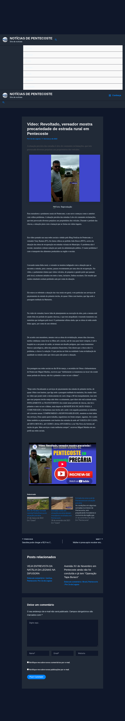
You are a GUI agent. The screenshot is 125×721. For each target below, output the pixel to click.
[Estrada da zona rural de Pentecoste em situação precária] (87, 509)
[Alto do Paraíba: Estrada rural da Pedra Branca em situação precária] (38, 503)
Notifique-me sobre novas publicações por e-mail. (49, 670)
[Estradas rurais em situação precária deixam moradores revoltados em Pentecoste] (62, 503)
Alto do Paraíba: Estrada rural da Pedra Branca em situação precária (37, 513)
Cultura (29, 67)
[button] (56, 39)
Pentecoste (32, 581)
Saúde (28, 74)
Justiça (49, 578)
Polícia (29, 48)
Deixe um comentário (35, 578)
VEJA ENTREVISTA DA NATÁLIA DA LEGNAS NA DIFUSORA (41, 570)
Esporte (29, 80)
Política (29, 54)
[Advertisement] (62, 17)
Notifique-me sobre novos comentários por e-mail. (49, 662)
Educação (30, 86)
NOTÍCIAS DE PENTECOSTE (31, 38)
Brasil (28, 61)
